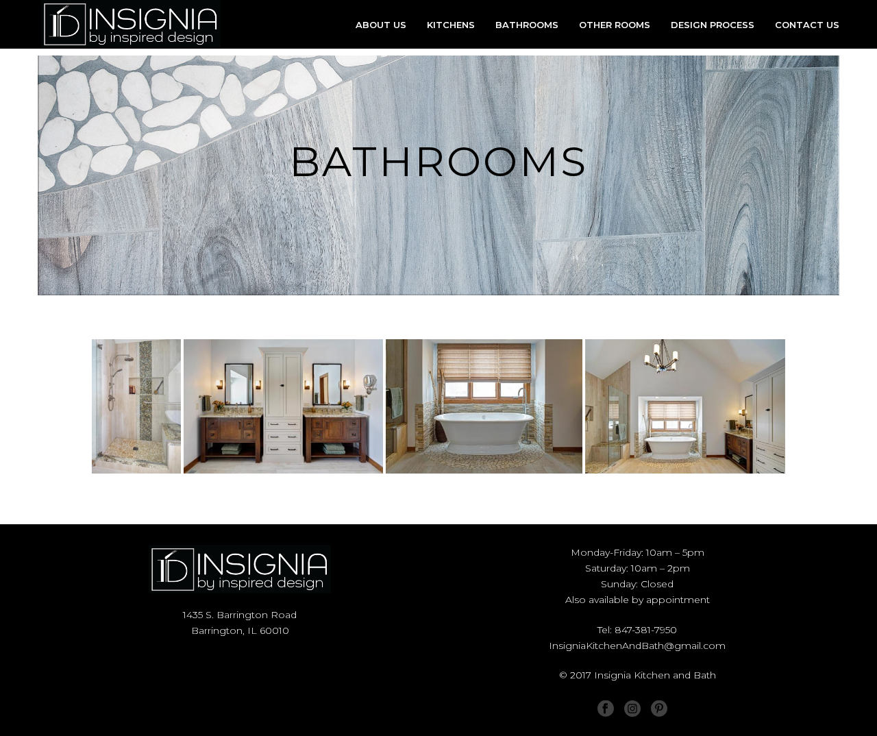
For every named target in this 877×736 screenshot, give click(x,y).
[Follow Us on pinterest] (659, 708)
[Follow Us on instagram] (632, 709)
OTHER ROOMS (614, 24)
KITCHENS (451, 24)
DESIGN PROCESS (712, 24)
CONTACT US (807, 24)
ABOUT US (381, 24)
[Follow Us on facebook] (605, 709)
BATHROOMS (526, 24)
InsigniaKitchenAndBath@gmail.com (637, 645)
